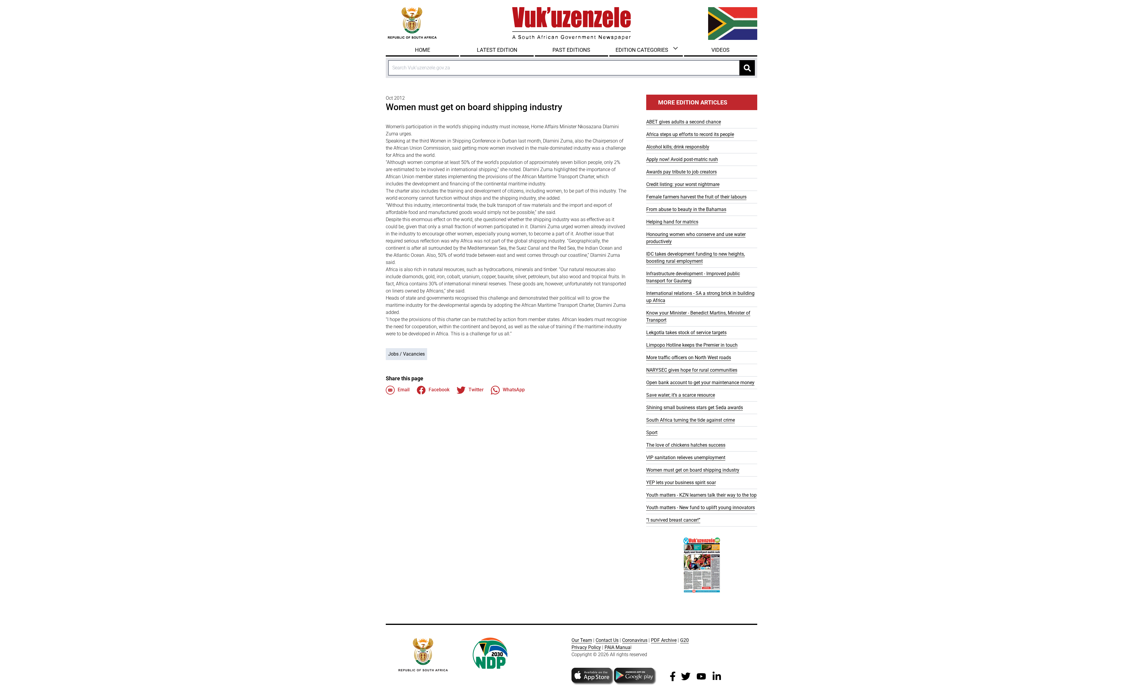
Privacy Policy (586, 647)
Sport (652, 432)
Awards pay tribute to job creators (681, 172)
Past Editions (571, 50)
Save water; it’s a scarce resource (680, 395)
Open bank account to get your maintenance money (700, 382)
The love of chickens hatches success (685, 445)
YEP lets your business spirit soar (681, 482)
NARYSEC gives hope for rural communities (691, 370)
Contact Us (607, 640)
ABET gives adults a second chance (683, 122)
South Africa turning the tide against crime (690, 420)
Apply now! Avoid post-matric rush (682, 159)
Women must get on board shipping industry (692, 470)
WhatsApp (514, 389)
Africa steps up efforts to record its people (690, 134)
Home (422, 50)
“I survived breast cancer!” (673, 520)
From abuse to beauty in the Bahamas (686, 209)
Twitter (476, 389)
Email (404, 389)
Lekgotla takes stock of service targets (686, 332)
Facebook (439, 389)
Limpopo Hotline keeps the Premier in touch (692, 345)
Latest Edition (497, 50)
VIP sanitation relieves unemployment (685, 457)
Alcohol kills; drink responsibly (677, 147)
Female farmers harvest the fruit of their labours (696, 197)
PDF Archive (664, 640)
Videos (720, 50)
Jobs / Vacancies (406, 354)
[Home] (571, 23)
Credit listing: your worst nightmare (682, 184)
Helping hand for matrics (672, 222)
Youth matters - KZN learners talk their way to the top (701, 495)
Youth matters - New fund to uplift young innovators (700, 507)
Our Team (582, 640)
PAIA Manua (617, 647)
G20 (684, 640)
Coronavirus (634, 640)
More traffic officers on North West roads (688, 357)
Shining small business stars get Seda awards (694, 407)
